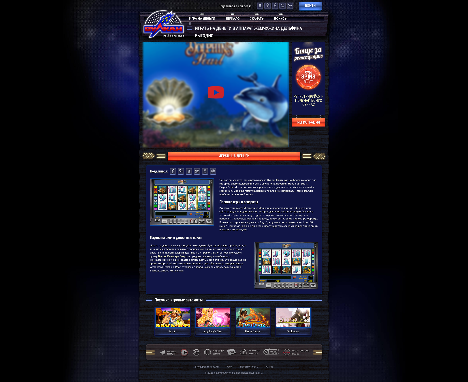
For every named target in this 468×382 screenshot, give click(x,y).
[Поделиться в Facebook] (275, 6)
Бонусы (281, 18)
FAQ (229, 366)
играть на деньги (234, 156)
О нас (269, 366)
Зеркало (232, 18)
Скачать (257, 18)
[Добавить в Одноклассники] (267, 6)
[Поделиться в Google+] (290, 6)
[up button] (459, 369)
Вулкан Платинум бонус (172, 256)
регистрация (308, 122)
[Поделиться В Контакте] (260, 6)
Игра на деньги (202, 18)
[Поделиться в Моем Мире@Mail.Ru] (282, 6)
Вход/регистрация (207, 366)
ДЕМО (172, 322)
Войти (310, 6)
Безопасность (249, 366)
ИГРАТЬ (172, 315)
